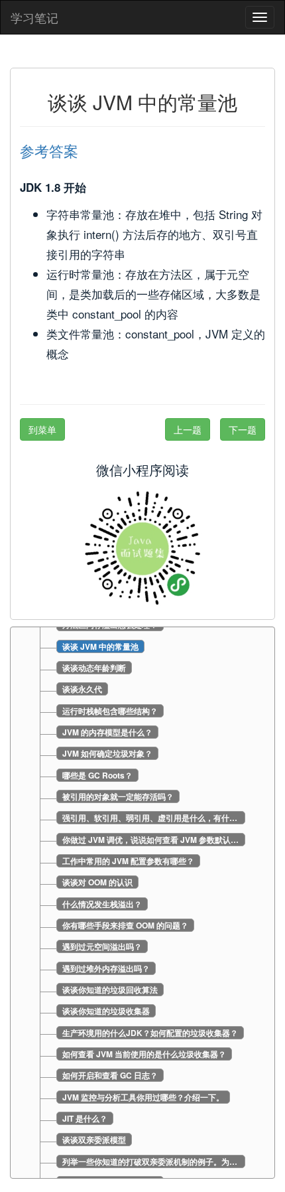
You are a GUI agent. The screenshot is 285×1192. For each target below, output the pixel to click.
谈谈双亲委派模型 (94, 1140)
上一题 (187, 429)
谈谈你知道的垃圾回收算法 (110, 990)
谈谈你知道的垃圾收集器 (106, 1011)
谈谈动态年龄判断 (94, 668)
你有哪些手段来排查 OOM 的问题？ (125, 925)
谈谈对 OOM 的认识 (97, 882)
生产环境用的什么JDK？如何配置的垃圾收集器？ (150, 1033)
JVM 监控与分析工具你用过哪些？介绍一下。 (143, 1097)
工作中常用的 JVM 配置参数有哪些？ (128, 861)
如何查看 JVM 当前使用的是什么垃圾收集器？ (144, 1054)
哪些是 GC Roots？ (97, 775)
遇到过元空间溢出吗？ (102, 946)
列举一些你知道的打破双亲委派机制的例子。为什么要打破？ (153, 1161)
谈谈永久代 (82, 689)
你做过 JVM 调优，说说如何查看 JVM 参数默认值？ (153, 840)
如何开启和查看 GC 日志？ (110, 1075)
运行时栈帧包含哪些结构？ (110, 711)
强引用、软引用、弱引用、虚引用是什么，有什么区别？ (153, 818)
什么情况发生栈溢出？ (102, 904)
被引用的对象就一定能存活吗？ (118, 796)
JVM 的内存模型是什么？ (107, 732)
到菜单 (42, 429)
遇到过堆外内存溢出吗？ (106, 968)
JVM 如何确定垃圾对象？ (107, 753)
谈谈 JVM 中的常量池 (100, 646)
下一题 (242, 429)
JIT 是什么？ (84, 1118)
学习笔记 (34, 17)
